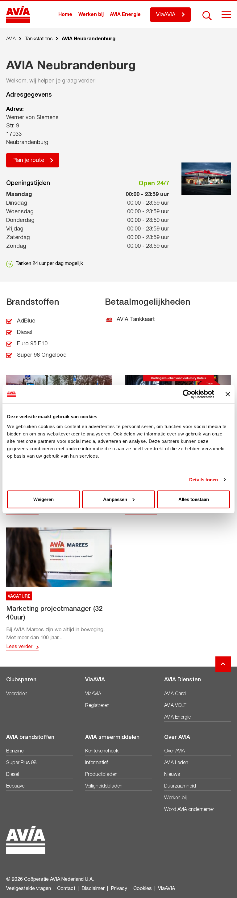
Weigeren (43, 499)
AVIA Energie (125, 15)
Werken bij (91, 15)
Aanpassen (115, 499)
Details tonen (203, 479)
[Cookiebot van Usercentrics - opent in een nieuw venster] (187, 394)
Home (65, 15)
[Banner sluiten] (228, 394)
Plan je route (28, 160)
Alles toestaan (193, 499)
